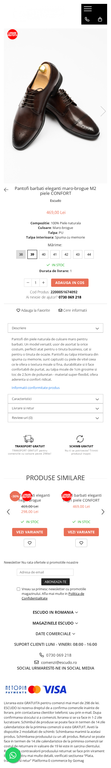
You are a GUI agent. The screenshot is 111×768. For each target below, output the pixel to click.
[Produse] (88, 10)
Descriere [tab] (19, 328)
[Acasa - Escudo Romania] (39, 14)
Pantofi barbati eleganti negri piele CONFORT (81, 498)
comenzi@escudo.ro (58, 662)
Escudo (55, 200)
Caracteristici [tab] (21, 398)
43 (78, 254)
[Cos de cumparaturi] (100, 19)
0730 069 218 (58, 655)
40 (43, 254)
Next (103, 111)
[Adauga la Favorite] (30, 543)
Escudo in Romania (54, 612)
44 (89, 254)
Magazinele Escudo (54, 623)
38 (21, 254)
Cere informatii (74, 310)
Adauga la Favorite (35, 310)
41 (55, 254)
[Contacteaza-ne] (87, 19)
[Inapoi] (4, 189)
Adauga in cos (69, 282)
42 (66, 254)
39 (32, 254)
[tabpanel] (55, 105)
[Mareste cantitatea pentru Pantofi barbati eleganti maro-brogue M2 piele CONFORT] (43, 283)
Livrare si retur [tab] (23, 408)
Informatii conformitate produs (36, 387)
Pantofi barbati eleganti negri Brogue (30, 498)
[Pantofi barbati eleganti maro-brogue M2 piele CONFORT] (55, 105)
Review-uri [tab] (22, 417)
